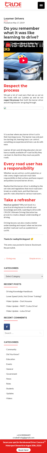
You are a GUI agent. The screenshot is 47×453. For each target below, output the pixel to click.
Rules (8, 383)
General (28, 244)
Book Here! (23, 450)
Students (10, 388)
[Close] (45, 441)
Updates (10, 393)
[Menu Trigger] (41, 5)
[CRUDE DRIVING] (7, 327)
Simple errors (36, 258)
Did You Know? (12, 354)
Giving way (10, 258)
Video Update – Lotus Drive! (18, 311)
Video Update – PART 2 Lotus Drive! (22, 306)
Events (9, 364)
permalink (11, 248)
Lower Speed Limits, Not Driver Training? (23, 296)
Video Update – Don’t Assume (19, 301)
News (8, 378)
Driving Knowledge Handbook (19, 291)
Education (10, 359)
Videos (9, 398)
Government (11, 374)
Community (11, 349)
